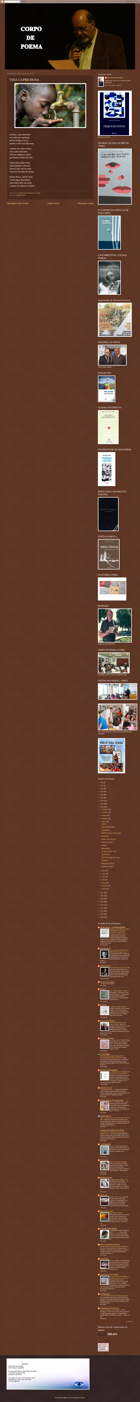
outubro (104, 815)
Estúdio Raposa (105, 1116)
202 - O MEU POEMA (116, 991)
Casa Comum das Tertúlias (109, 1275)
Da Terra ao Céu (115, 1040)
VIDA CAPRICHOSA (108, 827)
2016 (102, 896)
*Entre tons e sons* (106, 1211)
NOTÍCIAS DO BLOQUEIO (108, 1070)
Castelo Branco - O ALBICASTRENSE (112, 927)
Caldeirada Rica (105, 966)
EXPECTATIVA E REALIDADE (111, 833)
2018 (102, 807)
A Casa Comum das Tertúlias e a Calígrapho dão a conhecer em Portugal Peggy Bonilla (119, 1278)
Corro (111, 1102)
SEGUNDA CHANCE (116, 1213)
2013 (102, 905)
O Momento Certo (106, 1178)
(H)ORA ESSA (20, 195)
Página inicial (53, 203)
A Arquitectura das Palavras (109, 1308)
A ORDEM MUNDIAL (106, 1089)
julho (103, 870)
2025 (102, 785)
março (104, 883)
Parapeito (103, 1005)
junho (104, 874)
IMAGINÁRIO (105, 848)
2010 (102, 914)
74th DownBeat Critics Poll (118, 968)
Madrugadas (104, 1160)
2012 (102, 908)
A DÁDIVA (104, 860)
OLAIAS (104, 824)
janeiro (104, 889)
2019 (102, 804)
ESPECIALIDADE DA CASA (110, 857)
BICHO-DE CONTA (107, 867)
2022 (102, 795)
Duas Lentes (104, 1259)
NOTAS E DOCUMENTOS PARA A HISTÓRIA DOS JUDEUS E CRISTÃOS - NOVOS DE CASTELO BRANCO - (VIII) (120, 931)
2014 (102, 902)
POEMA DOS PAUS (107, 863)
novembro (105, 812)
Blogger (82, 1397)
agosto (104, 821)
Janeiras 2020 (114, 1197)
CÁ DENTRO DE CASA (108, 851)
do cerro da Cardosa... (107, 982)
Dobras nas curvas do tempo (118, 1162)
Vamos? (112, 1146)
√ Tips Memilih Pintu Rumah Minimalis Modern (114, 1296)
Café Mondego (105, 1294)
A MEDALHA (105, 830)
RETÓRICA (105, 836)
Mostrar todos (129, 1321)
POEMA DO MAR (107, 842)
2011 (102, 911)
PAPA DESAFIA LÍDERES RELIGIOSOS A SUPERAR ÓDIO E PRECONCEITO (112, 1057)
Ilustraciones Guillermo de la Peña (112, 1130)
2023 (102, 791)
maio (103, 876)
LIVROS (104, 845)
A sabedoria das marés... (117, 1179)
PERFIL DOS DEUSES (108, 839)
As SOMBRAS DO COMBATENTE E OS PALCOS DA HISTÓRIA (120, 1072)
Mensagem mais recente (18, 203)
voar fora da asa (105, 948)
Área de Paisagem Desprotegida (110, 1310)
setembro (105, 818)
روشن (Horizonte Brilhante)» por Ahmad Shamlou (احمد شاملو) (119, 951)
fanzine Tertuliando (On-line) (109, 1244)
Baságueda (104, 1195)
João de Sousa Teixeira (115, 78)
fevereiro (105, 886)
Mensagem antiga (86, 203)
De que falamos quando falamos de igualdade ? (114, 1246)
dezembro (105, 809)
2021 (102, 798)
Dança (112, 1260)
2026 (102, 782)
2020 (102, 801)
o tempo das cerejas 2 (107, 1021)
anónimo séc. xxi (106, 1088)
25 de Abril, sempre (116, 1006)
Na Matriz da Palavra (107, 1038)
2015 (102, 899)
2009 (102, 917)
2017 (102, 893)
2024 (102, 788)
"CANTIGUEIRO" (105, 1144)
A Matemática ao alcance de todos (111, 1100)
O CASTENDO (105, 1054)
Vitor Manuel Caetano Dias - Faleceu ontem (118, 1023)
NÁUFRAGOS (105, 854)
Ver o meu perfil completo (113, 85)
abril (103, 880)
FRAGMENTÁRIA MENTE (108, 1229)
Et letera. (103, 989)
